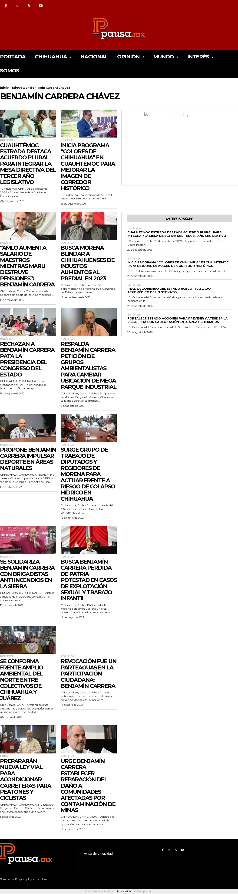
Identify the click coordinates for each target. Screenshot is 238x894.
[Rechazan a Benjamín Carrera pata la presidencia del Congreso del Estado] (28, 322)
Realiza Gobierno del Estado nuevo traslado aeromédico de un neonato (169, 290)
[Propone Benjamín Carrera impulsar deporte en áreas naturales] (28, 428)
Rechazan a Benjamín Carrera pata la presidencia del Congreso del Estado (27, 359)
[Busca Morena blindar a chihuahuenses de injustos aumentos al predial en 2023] (89, 226)
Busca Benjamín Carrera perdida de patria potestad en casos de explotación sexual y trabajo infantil (89, 580)
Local (4, 756)
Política (6, 140)
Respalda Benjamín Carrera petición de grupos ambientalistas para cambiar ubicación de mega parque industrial (88, 365)
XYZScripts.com (143, 891)
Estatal (67, 140)
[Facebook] (5, 5)
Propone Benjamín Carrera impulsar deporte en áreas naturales (28, 458)
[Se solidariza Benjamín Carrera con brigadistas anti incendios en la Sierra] (28, 540)
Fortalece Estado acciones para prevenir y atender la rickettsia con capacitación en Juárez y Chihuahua (177, 320)
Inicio (4, 87)
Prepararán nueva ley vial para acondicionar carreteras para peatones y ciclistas (25, 779)
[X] (29, 5)
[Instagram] (17, 5)
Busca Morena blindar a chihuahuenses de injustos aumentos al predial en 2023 (87, 263)
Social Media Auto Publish (100, 891)
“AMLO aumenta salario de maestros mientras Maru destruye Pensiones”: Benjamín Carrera (27, 266)
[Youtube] (40, 5)
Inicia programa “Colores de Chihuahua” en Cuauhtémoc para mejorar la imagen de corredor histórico (88, 167)
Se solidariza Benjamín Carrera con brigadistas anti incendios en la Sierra (27, 574)
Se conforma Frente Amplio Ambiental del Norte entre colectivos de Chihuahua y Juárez (21, 679)
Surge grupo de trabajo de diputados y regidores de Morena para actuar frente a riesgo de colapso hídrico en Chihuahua (88, 474)
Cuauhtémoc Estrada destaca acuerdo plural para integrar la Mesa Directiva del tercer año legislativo (28, 163)
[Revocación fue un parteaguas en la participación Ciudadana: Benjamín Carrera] (89, 640)
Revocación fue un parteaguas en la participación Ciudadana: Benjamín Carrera (88, 673)
